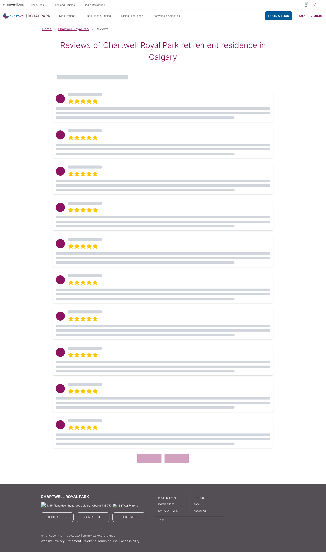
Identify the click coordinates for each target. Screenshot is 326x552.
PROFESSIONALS (168, 497)
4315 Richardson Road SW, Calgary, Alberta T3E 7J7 (78, 505)
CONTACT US (92, 517)
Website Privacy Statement (61, 541)
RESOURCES (201, 497)
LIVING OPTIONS (168, 510)
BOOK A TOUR (278, 16)
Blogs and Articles (64, 4)
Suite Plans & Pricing (98, 15)
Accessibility (130, 541)
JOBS (161, 520)
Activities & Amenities (167, 15)
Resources (37, 4)
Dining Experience (132, 15)
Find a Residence (94, 4)
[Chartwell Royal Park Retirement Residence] (26, 16)
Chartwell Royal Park (73, 29)
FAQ (196, 504)
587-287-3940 (310, 16)
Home (47, 29)
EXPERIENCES (166, 504)
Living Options (66, 15)
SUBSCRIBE (128, 517)
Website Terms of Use (101, 541)
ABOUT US (200, 510)
